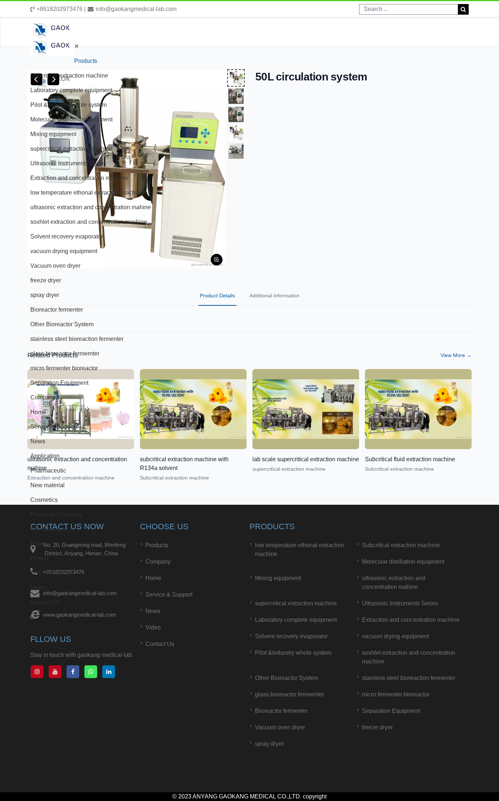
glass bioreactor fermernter (64, 353)
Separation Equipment (59, 383)
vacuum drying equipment (63, 251)
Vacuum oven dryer (55, 266)
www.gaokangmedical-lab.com (79, 615)
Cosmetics (44, 500)
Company (43, 397)
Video (38, 587)
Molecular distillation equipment (71, 119)
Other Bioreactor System (62, 324)
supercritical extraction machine (71, 149)
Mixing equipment (53, 134)
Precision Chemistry (56, 514)
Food (37, 544)
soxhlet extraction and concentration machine (88, 222)
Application (45, 456)
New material (47, 485)
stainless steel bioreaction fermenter (76, 339)
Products (85, 61)
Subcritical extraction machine (69, 75)
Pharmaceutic (48, 470)
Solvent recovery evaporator (66, 236)
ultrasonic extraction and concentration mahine (90, 207)
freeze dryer (45, 280)
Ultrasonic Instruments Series (68, 163)
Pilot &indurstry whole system (68, 105)
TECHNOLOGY (51, 573)
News (37, 441)
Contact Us (44, 602)
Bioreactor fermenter (56, 310)
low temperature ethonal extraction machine (86, 192)
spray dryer (44, 295)
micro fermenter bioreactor (64, 368)
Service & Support (53, 427)
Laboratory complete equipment (71, 90)
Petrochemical (49, 529)
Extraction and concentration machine (79, 178)
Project (39, 558)
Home (38, 412)
